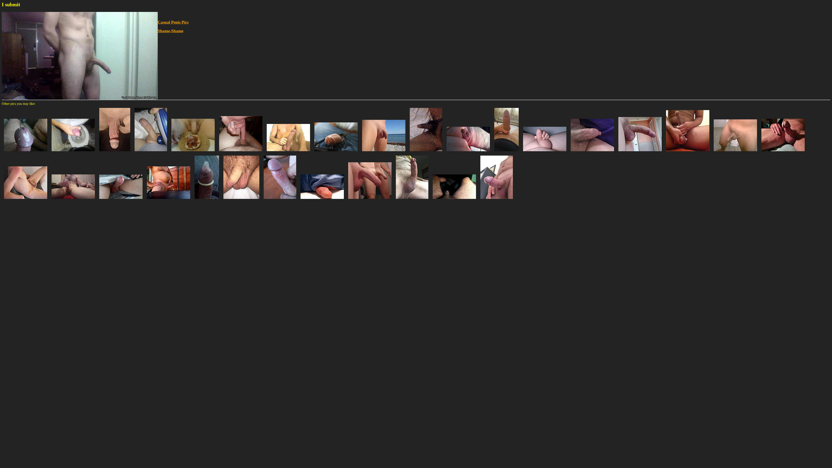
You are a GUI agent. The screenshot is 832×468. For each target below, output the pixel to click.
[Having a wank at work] (73, 152)
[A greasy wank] (783, 152)
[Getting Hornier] (496, 200)
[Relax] (25, 200)
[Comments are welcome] (322, 200)
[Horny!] (412, 200)
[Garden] (168, 200)
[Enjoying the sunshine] (114, 152)
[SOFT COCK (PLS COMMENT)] (454, 200)
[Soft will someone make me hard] (241, 200)
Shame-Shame (170, 31)
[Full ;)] (73, 200)
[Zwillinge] (370, 200)
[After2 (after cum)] (193, 152)
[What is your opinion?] (280, 200)
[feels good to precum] (121, 200)
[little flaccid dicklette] (468, 152)
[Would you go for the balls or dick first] (688, 152)
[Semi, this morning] (592, 152)
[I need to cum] (150, 152)
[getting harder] (426, 152)
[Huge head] (25, 152)
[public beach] (384, 152)
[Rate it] (506, 152)
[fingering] (241, 152)
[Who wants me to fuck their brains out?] (640, 152)
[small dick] (545, 152)
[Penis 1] (735, 152)
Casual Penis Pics (173, 22)
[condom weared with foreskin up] (206, 200)
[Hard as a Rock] (288, 152)
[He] (336, 152)
